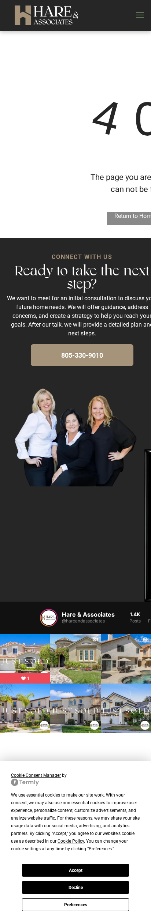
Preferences (75, 904)
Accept (75, 870)
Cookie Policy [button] (71, 841)
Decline (76, 887)
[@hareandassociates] (48, 617)
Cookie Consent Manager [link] (36, 775)
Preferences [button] (100, 848)
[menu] (140, 15)
